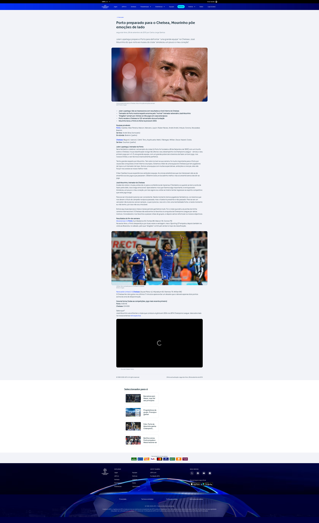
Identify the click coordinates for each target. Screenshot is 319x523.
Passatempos (118, 483)
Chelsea (119, 140)
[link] (115, 6)
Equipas (134, 472)
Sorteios (116, 479)
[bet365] (172, 459)
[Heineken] (134, 459)
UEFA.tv (116, 476)
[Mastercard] (159, 459)
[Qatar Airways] (185, 459)
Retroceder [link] (121, 17)
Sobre (134, 483)
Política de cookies (171, 499)
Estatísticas (117, 486)
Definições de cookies (196, 499)
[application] (159, 343)
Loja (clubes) (136, 486)
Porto (118, 128)
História (134, 479)
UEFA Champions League (105, 6)
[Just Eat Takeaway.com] (178, 459)
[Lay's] (146, 459)
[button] (145, 6)
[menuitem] (116, 6)
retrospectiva (135, 315)
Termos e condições (147, 499)
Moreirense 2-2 (124, 221)
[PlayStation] (140, 459)
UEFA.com (153, 472)
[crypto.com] (166, 459)
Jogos (116, 472)
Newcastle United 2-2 (128, 292)
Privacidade (122, 499)
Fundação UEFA (155, 476)
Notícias (134, 476)
